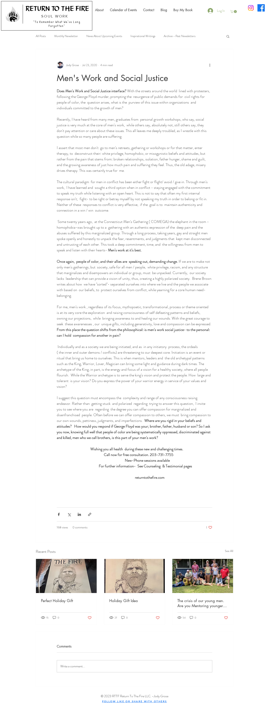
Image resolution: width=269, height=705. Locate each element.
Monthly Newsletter (66, 36)
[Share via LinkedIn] (79, 514)
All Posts (41, 36)
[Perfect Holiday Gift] (66, 576)
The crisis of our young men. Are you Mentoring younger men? (200, 603)
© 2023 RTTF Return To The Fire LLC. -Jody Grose (134, 696)
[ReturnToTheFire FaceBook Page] (261, 8)
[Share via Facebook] (59, 514)
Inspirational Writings (143, 36)
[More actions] (209, 65)
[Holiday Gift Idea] (134, 576)
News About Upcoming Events (104, 36)
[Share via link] (90, 514)
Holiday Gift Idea (123, 600)
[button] (233, 11)
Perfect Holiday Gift (57, 600)
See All (229, 551)
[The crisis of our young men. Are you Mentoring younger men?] (202, 576)
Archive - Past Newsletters (179, 36)
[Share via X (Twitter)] (69, 514)
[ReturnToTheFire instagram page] (250, 8)
